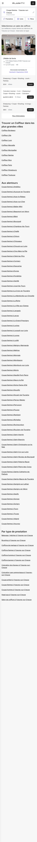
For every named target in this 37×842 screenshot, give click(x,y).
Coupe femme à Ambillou (11, 187)
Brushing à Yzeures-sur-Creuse (13, 540)
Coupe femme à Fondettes (11, 276)
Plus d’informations (18, 116)
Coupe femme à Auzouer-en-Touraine (16, 192)
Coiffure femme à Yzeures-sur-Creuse (16, 550)
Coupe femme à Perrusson (12, 405)
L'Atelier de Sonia (9, 58)
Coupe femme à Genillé (10, 281)
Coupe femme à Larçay (10, 316)
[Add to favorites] (32, 37)
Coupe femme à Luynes (10, 335)
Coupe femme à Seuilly (10, 494)
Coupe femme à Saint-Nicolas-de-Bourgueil (18, 457)
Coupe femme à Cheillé (10, 231)
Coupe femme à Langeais (11, 311)
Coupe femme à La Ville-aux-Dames (15, 306)
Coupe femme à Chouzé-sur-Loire (14, 246)
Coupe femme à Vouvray (11, 524)
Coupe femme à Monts (10, 370)
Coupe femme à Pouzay (10, 410)
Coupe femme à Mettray (11, 350)
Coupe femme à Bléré (10, 216)
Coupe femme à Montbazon (12, 360)
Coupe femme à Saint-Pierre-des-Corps (16, 467)
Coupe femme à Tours (10, 509)
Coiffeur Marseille (8, 145)
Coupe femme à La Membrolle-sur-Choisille (18, 296)
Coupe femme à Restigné (11, 415)
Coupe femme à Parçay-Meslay (13, 400)
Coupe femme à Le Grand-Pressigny (15, 321)
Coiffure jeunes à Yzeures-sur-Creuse (16, 560)
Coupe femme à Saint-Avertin (13, 435)
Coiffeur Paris (7, 165)
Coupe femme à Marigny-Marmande (15, 345)
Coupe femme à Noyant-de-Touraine (15, 395)
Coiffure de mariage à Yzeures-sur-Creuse (18, 545)
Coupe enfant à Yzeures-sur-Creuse (15, 580)
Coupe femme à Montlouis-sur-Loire (15, 365)
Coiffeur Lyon (7, 140)
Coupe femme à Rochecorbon (13, 425)
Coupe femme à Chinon (10, 236)
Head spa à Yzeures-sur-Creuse (14, 595)
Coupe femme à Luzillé (10, 340)
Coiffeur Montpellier (9, 150)
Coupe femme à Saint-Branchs (13, 440)
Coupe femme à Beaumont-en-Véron (15, 212)
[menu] (3, 3)
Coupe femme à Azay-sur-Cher (13, 202)
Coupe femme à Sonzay (10, 499)
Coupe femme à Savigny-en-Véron (14, 489)
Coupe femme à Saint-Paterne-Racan (16, 462)
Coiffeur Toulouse (8, 175)
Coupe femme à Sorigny (11, 504)
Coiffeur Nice (7, 160)
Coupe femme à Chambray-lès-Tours (15, 226)
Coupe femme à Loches (10, 326)
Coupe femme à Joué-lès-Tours (13, 286)
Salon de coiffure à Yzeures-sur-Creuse (16, 600)
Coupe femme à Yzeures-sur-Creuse (15, 585)
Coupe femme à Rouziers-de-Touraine (16, 430)
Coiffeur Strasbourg (9, 170)
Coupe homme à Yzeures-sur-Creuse (16, 590)
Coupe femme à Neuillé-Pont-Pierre (15, 375)
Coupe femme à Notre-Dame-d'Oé (14, 385)
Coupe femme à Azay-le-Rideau (13, 197)
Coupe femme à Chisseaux (12, 241)
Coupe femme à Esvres (10, 271)
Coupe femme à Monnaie (11, 355)
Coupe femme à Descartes (12, 266)
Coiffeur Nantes (8, 155)
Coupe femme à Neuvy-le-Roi (13, 380)
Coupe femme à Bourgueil (11, 221)
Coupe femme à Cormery (11, 261)
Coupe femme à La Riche (11, 301)
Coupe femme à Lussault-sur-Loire (15, 331)
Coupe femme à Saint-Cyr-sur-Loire (15, 452)
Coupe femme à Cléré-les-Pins (13, 256)
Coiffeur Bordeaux (8, 130)
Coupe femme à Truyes (10, 514)
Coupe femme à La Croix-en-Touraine (16, 291)
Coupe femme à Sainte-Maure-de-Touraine (18, 479)
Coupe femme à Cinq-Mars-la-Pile (14, 251)
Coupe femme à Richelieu (11, 420)
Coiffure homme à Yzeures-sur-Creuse (16, 555)
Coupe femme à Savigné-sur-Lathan (15, 484)
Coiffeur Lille (6, 135)
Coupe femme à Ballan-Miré (12, 207)
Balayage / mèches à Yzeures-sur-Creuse (17, 535)
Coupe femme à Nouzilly (11, 390)
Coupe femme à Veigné (10, 519)
